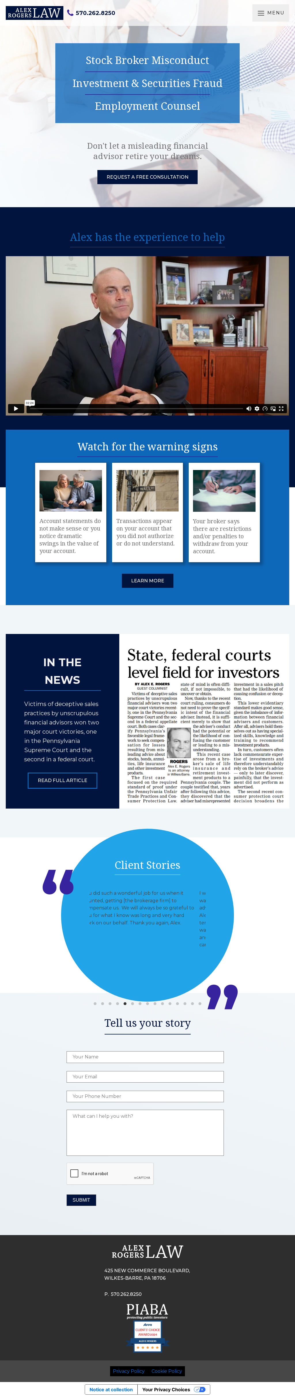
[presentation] (110, 1174)
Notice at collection (111, 1389)
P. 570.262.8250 (123, 1294)
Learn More (147, 581)
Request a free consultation (147, 177)
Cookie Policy (167, 1371)
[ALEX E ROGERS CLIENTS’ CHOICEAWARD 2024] (147, 1352)
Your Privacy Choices (166, 1389)
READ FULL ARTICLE (62, 780)
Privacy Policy (129, 1371)
